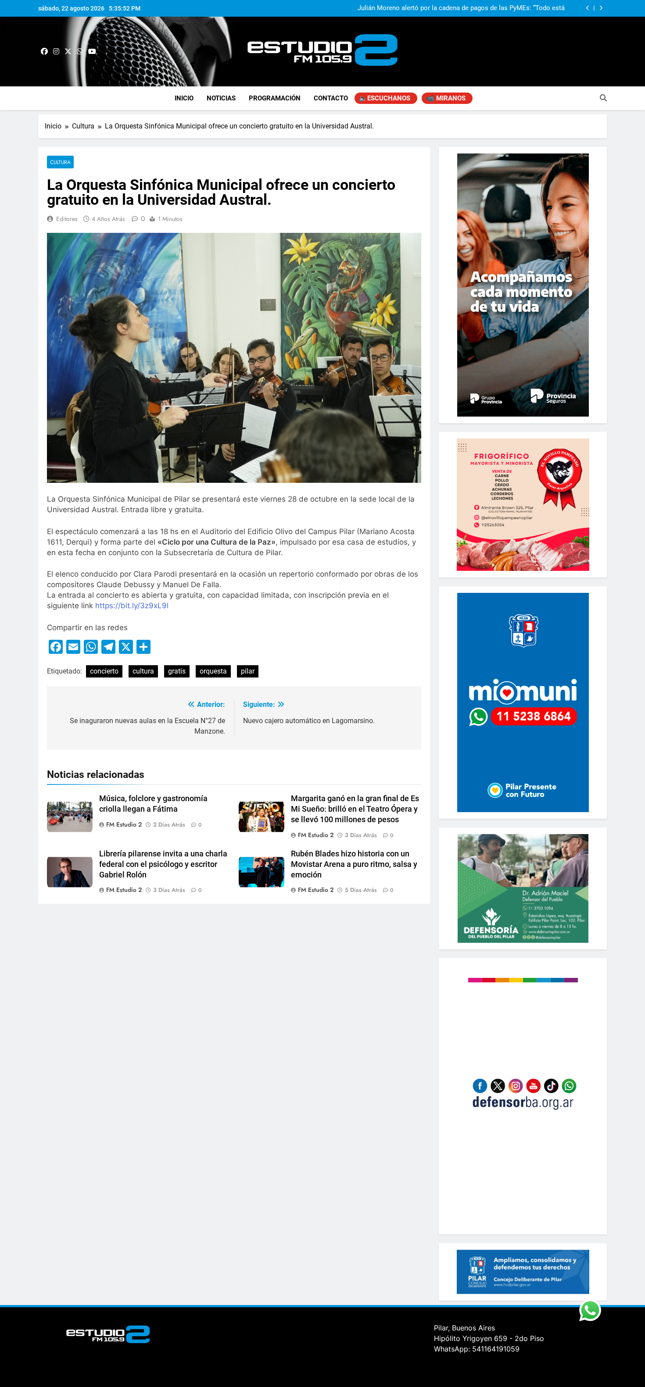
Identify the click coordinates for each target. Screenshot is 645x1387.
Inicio (184, 98)
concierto (104, 671)
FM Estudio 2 (124, 824)
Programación (275, 98)
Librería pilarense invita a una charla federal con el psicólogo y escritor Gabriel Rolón (163, 864)
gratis (177, 671)
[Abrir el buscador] (603, 97)
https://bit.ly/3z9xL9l (131, 605)
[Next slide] (601, 8)
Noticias (221, 98)
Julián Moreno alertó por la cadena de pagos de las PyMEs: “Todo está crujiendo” (461, 8)
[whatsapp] (80, 51)
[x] (68, 51)
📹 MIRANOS (446, 98)
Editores (67, 218)
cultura (143, 671)
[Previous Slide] (588, 8)
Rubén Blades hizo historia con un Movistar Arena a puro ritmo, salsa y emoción (354, 864)
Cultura (60, 162)
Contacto (331, 98)
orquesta (213, 671)
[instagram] (56, 51)
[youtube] (92, 51)
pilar (247, 671)
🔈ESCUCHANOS (384, 98)
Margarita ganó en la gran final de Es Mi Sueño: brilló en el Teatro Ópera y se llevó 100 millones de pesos (355, 809)
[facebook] (44, 51)
